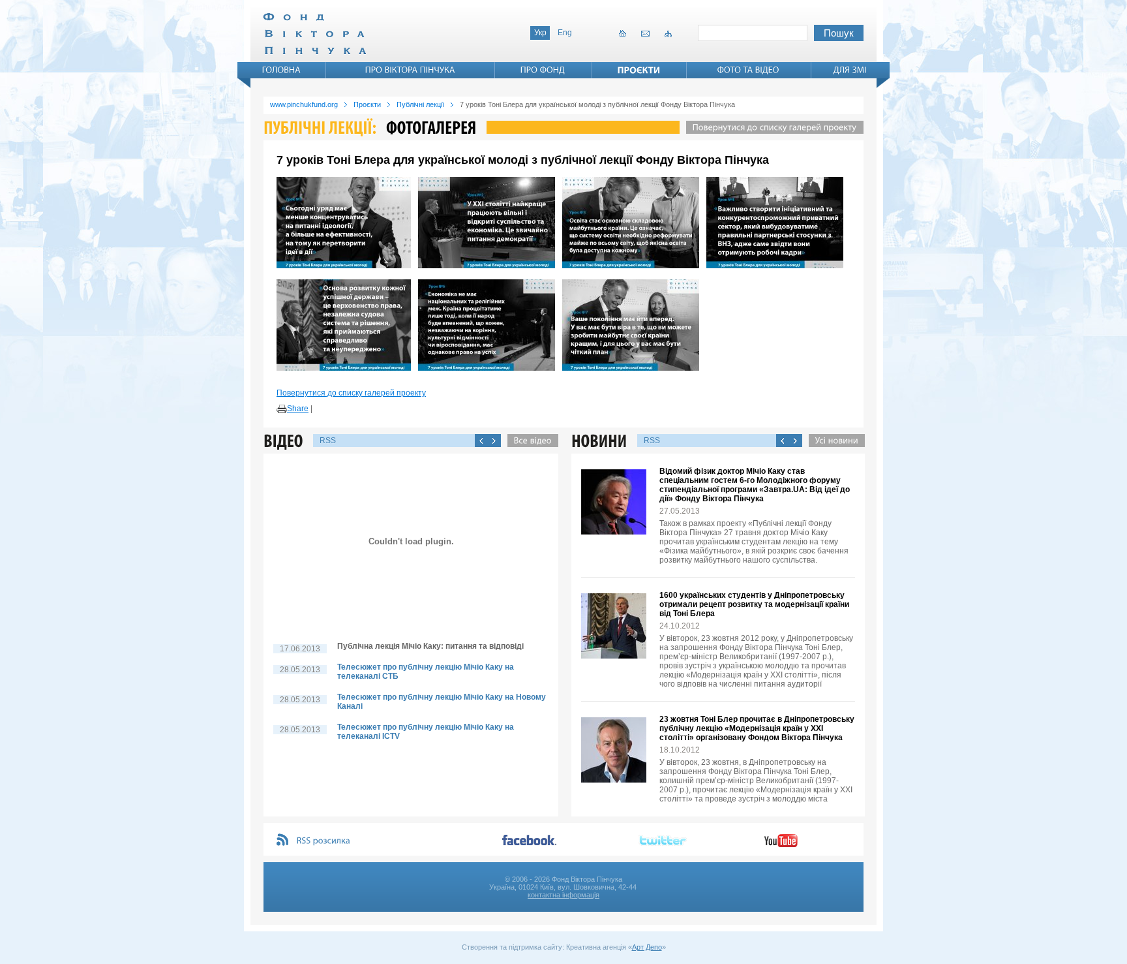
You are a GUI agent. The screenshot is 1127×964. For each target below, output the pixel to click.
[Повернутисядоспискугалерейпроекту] (772, 127)
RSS (328, 440)
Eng (565, 32)
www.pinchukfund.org (304, 104)
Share (297, 408)
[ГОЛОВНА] (281, 70)
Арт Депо (647, 947)
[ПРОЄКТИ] (639, 70)
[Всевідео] (529, 440)
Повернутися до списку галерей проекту (351, 392)
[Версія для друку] (282, 409)
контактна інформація (563, 895)
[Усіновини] (833, 440)
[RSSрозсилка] (324, 841)
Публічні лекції (420, 104)
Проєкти (367, 104)
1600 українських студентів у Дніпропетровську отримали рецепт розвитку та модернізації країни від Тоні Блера (754, 604)
